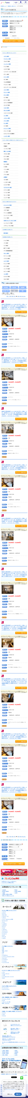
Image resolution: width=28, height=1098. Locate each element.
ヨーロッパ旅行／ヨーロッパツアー (9, 910)
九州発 (16, 892)
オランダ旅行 (6, 95)
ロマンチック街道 (9, 919)
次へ (25, 296)
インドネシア (5, 959)
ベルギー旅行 (6, 107)
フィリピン (4, 960)
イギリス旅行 (6, 56)
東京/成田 (6, 287)
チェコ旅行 (6, 123)
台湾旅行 (5, 177)
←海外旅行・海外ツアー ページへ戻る (9, 1074)
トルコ (3, 1014)
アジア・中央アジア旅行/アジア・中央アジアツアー (13, 140)
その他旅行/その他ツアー (8, 229)
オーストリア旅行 (7, 128)
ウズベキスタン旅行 (8, 187)
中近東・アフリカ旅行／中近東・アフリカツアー (12, 1011)
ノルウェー (4, 929)
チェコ (3, 922)
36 (12, 296)
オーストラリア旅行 (8, 205)
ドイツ (3, 919)
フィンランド (5, 932)
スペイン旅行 (6, 76)
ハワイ (3, 972)
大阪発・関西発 (5, 1050)
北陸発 (16, 1050)
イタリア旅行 (6, 89)
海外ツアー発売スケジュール (8, 895)
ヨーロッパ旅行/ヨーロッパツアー (9, 52)
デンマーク (4, 933)
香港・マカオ (5, 950)
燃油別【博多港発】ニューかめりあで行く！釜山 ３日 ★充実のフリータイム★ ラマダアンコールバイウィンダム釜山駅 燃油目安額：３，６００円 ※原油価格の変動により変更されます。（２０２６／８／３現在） (14, 681)
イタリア (4, 911)
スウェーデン (5, 930)
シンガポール (5, 955)
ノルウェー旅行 (7, 118)
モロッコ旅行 (6, 253)
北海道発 (4, 889)
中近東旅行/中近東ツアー (8, 237)
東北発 (16, 889)
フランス (4, 916)
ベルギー (4, 938)
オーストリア (5, 920)
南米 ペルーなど (5, 1003)
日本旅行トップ (3, 6)
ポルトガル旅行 (7, 110)
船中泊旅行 (6, 233)
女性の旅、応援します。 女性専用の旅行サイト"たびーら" (8, 1036)
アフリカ (4, 1015)
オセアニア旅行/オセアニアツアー (9, 201)
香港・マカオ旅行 (7, 151)
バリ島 (3, 975)
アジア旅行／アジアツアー (7, 946)
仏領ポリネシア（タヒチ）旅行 (10, 220)
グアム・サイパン (5, 973)
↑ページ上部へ (24, 1075)
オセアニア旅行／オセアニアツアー (9, 986)
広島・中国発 (5, 1054)
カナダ (3, 1000)
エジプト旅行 (6, 261)
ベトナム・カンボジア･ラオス (8, 956)
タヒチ (3, 977)
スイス (3, 927)
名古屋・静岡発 (18, 891)
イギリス (4, 917)
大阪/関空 (22, 287)
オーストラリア (5, 987)
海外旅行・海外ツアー (12, 6)
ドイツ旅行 (6, 115)
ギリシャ (4, 926)
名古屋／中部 (6, 290)
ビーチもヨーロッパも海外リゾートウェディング (16, 1025)
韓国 (3, 947)
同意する (18, 1094)
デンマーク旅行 (7, 92)
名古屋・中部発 (5, 1053)
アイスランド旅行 (7, 58)
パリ (8, 916)
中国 (3, 952)
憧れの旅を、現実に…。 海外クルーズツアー (16, 1029)
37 (14, 296)
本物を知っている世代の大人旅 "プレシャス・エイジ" (8, 1039)
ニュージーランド (5, 989)
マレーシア (4, 958)
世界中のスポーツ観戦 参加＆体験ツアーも (15, 1033)
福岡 (22, 290)
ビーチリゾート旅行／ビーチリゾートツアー (11, 970)
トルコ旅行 (6, 274)
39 (18, 296)
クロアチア (4, 925)
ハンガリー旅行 (7, 136)
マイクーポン (21, 3)
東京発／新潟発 (5, 891)
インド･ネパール (5, 962)
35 (10, 296)
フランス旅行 (6, 120)
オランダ (4, 936)
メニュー (25, 3)
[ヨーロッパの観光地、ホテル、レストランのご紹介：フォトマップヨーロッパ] (14, 1073)
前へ (8, 296)
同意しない (10, 1094)
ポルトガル (4, 914)
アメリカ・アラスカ (6, 998)
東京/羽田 (14, 287)
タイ (3, 953)
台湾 (3, 949)
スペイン (4, 913)
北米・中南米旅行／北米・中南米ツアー (10, 997)
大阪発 (3, 892)
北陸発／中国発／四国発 (7, 894)
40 (21, 296)
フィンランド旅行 (7, 64)
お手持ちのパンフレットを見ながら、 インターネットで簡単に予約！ (9, 882)
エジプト (4, 1012)
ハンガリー (4, 923)
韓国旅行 (5, 161)
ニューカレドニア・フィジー (8, 976)
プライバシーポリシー (10, 1089)
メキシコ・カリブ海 (6, 1001)
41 (23, 296)
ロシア (3, 935)
